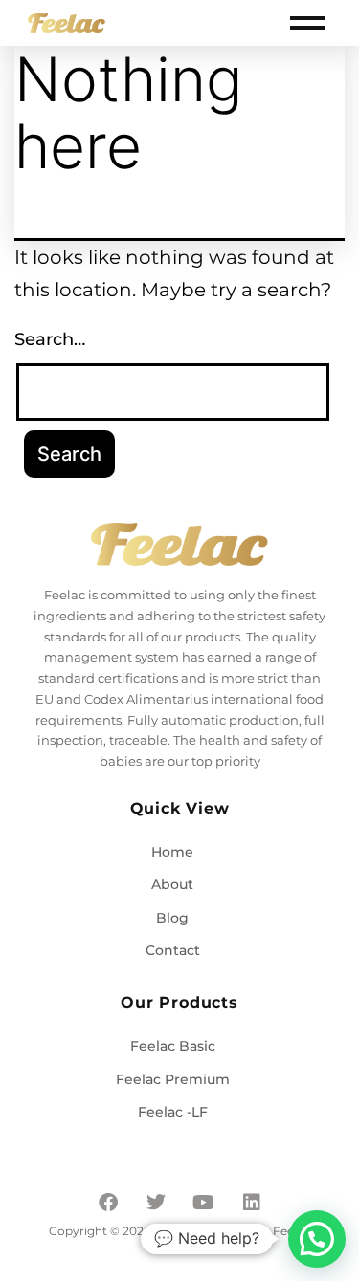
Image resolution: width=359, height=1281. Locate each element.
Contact (173, 950)
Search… (49, 339)
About (172, 884)
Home (172, 851)
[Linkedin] (252, 1202)
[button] (317, 1239)
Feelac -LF (173, 1111)
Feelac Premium (173, 1079)
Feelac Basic (172, 1045)
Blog (172, 917)
